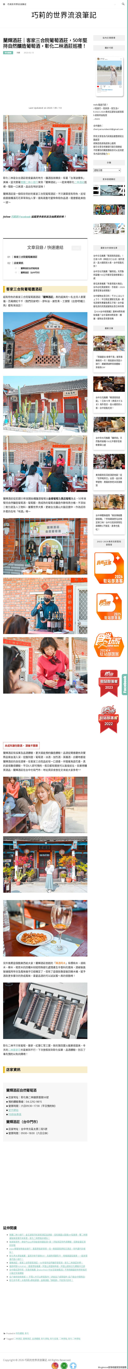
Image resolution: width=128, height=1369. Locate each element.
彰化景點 (45, 1338)
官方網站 (13, 1110)
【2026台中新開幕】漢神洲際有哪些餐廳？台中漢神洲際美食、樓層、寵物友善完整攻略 (109, 315)
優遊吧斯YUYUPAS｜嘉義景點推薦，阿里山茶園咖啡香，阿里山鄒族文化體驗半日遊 (47, 1266)
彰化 (27, 1333)
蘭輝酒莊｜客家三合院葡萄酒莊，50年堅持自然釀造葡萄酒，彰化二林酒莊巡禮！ (46, 1262)
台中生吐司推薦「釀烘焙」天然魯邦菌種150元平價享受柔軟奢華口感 (108, 275)
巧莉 (18, 53)
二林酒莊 (79, 182)
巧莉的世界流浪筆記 (16, 4)
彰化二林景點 (74, 1338)
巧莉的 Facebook (21, 216)
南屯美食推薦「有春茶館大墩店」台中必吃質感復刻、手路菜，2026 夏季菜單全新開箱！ (109, 287)
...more (96, 118)
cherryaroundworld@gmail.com (108, 129)
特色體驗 (8, 53)
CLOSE (76, 248)
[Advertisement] (45, 81)
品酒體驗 (36, 1338)
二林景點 (63, 1338)
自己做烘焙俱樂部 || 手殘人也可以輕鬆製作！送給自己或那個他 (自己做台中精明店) (47, 1276)
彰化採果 (54, 1338)
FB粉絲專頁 (14, 1114)
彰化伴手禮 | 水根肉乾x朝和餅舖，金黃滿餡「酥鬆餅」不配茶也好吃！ (41, 1280)
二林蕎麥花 (14, 1050)
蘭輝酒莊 (27, 1338)
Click (125, 684)
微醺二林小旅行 (29, 182)
